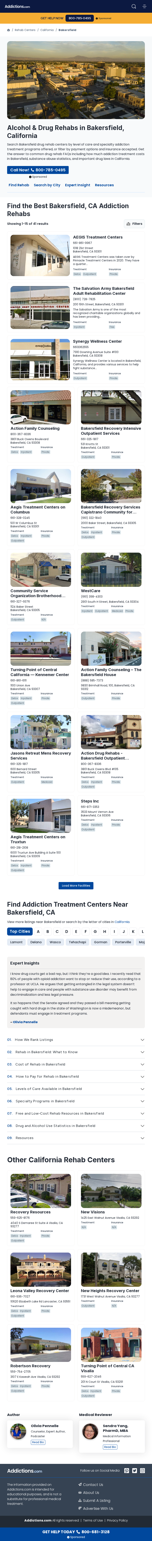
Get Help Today (76, 1532)
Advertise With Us (98, 1508)
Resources (104, 185)
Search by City (47, 185)
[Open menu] (144, 6)
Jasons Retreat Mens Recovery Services (40, 756)
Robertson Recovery (30, 1365)
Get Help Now (52, 18)
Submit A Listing (96, 1500)
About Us (91, 1492)
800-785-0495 (80, 18)
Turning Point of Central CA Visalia (107, 1368)
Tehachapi (77, 942)
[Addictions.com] (9, 30)
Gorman (100, 942)
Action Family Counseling (35, 428)
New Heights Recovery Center (110, 1290)
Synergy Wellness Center (97, 341)
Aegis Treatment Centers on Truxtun (37, 839)
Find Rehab (19, 185)
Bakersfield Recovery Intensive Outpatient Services (111, 431)
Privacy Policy (117, 1520)
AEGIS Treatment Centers (98, 237)
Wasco (55, 942)
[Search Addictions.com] (134, 6)
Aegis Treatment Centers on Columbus (37, 509)
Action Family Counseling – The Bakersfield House (111, 672)
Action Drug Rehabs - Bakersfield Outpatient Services (103, 758)
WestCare (90, 590)
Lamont (16, 942)
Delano (36, 942)
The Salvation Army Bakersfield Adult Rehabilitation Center (103, 291)
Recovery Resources (30, 1212)
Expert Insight (77, 185)
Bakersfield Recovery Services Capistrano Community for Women (110, 512)
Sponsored (105, 18)
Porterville (123, 942)
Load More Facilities (76, 886)
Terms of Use (93, 1520)
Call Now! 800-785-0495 (38, 170)
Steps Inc (90, 801)
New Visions (93, 1212)
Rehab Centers (25, 30)
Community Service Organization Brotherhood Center (35, 595)
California (47, 30)
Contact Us (93, 1484)
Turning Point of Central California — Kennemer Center (39, 672)
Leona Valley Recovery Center (39, 1290)
